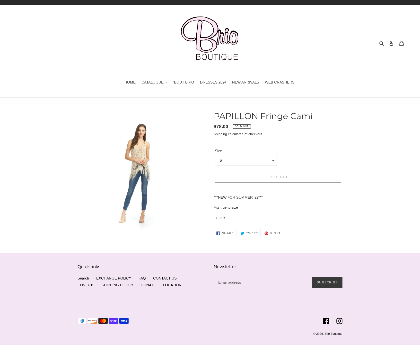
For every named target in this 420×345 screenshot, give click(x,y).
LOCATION (172, 285)
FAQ (142, 278)
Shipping (220, 134)
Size (218, 151)
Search (83, 278)
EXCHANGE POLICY (113, 278)
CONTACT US (165, 278)
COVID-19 (86, 285)
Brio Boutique (333, 334)
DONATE (148, 285)
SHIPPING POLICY (117, 285)
